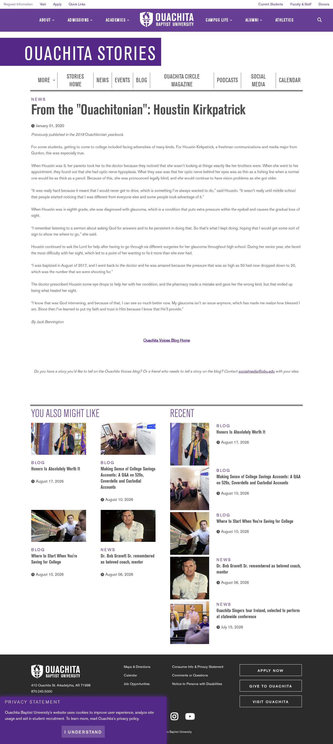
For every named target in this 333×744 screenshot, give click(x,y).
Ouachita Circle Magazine (182, 80)
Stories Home (75, 80)
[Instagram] (174, 718)
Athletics (284, 20)
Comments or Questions (190, 675)
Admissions (78, 20)
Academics (116, 20)
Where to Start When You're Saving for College (254, 521)
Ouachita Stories (90, 53)
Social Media (258, 80)
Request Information (18, 4)
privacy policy (127, 718)
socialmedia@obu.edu (256, 371)
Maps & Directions (137, 667)
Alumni (252, 20)
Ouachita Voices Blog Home (166, 340)
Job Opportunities (137, 684)
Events (122, 80)
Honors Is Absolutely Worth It (55, 468)
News (103, 80)
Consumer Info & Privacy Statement (197, 667)
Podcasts (227, 80)
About (45, 20)
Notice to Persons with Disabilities (197, 684)
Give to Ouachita (270, 686)
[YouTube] (190, 718)
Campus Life (217, 20)
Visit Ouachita (271, 702)
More (44, 80)
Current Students (270, 4)
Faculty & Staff (300, 4)
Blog (141, 80)
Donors (324, 4)
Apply (57, 4)
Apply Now (271, 671)
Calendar (290, 80)
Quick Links (77, 4)
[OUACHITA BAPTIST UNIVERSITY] (167, 19)
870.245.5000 (41, 691)
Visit (43, 4)
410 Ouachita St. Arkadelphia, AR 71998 (60, 685)
